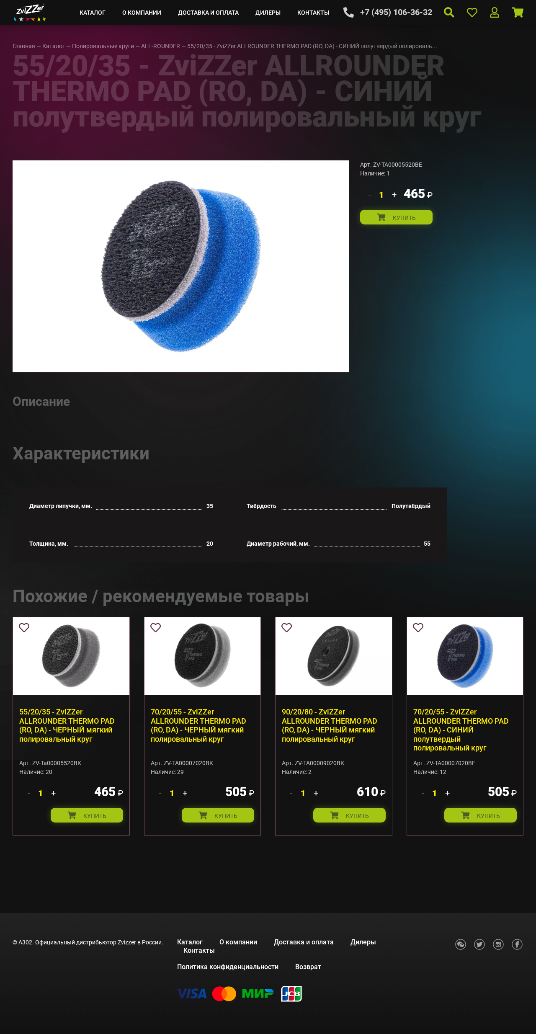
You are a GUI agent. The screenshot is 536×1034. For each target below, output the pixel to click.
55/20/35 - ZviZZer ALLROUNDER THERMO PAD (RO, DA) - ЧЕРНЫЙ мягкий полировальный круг (67, 725)
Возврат (308, 967)
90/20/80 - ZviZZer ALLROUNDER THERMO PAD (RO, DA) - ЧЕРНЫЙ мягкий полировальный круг (329, 725)
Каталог (93, 12)
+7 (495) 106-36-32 (396, 12)
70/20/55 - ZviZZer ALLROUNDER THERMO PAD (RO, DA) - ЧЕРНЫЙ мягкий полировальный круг (198, 725)
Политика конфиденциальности (227, 967)
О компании (141, 12)
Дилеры (268, 12)
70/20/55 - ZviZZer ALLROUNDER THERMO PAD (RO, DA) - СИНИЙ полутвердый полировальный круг (461, 729)
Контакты (313, 12)
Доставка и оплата (208, 12)
